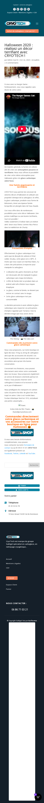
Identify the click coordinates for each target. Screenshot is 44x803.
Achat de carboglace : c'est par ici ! (21, 31)
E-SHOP (11, 578)
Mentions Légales (25, 12)
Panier (8, 589)
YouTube (31, 453)
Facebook (8, 453)
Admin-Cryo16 (12, 60)
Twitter (16, 453)
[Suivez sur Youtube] (25, 9)
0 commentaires (12, 63)
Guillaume (32, 621)
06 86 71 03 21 (20, 609)
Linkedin (22, 453)
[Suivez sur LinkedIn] (28, 9)
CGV (35, 12)
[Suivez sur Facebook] (14, 9)
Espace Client (12, 12)
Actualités (35, 60)
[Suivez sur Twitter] (18, 9)
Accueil (9, 559)
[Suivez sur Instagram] (21, 9)
